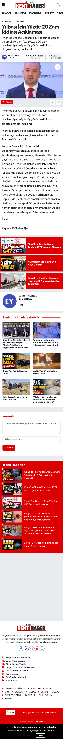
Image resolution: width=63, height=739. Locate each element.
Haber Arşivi (12, 680)
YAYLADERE (36, 689)
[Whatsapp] (42, 648)
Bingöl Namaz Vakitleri (16, 664)
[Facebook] (21, 648)
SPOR (7, 692)
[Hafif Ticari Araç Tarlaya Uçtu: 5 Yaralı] (16, 387)
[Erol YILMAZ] (9, 301)
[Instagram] (31, 648)
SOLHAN (49, 695)
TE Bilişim (38, 722)
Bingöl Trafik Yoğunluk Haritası (20, 667)
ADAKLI (55, 692)
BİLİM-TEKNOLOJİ (13, 695)
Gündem (19, 22)
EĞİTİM (44, 692)
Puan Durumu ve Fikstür (17, 671)
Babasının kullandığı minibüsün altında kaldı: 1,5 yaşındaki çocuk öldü (45, 342)
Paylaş (9, 102)
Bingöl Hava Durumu (15, 661)
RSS (12, 712)
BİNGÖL (6, 13)
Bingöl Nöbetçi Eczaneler (18, 657)
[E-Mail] (21, 305)
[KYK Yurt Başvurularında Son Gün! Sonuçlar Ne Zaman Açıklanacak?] (47, 387)
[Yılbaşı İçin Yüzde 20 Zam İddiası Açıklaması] (31, 80)
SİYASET (49, 13)
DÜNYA (28, 695)
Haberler (6, 22)
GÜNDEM (20, 13)
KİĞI (39, 695)
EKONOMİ (35, 13)
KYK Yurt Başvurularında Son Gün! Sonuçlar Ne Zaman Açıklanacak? (45, 399)
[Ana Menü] (3, 5)
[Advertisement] (31, 586)
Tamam (40, 735)
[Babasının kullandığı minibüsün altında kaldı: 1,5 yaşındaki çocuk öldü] (47, 330)
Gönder (9, 447)
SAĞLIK (49, 689)
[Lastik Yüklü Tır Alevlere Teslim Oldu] (47, 361)
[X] (26, 648)
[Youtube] (36, 648)
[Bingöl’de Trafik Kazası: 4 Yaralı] (16, 361)
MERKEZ (32, 692)
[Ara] (58, 5)
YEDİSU (8, 698)
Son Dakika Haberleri (16, 677)
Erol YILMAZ (26, 299)
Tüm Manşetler (13, 674)
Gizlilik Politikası (27, 735)
